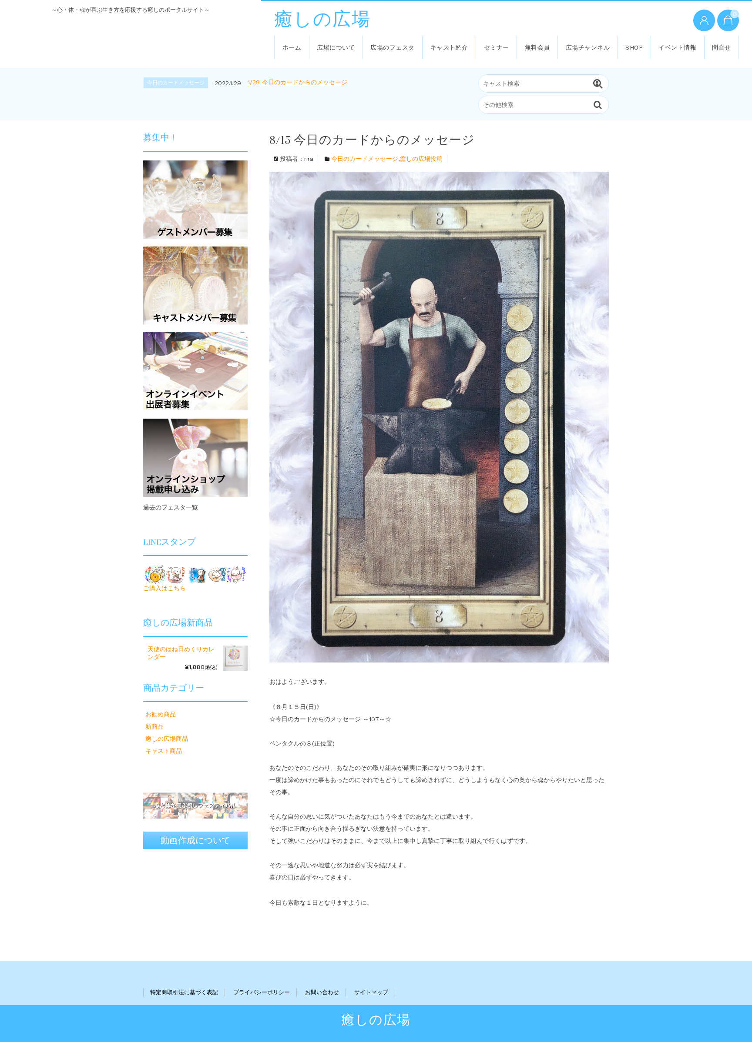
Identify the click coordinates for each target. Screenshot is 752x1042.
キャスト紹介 (449, 47)
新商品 (154, 726)
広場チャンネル (588, 47)
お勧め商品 (160, 714)
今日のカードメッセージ (364, 158)
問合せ (721, 47)
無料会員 (537, 47)
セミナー (496, 47)
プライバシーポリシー (261, 992)
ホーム (292, 47)
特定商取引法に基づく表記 (184, 992)
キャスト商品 (163, 750)
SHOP (634, 47)
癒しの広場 (322, 19)
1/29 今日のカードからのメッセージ (297, 82)
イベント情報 (677, 47)
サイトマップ (371, 992)
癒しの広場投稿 (421, 158)
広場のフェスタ (392, 47)
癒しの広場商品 (166, 738)
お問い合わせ (322, 992)
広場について (336, 47)
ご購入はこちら (164, 588)
